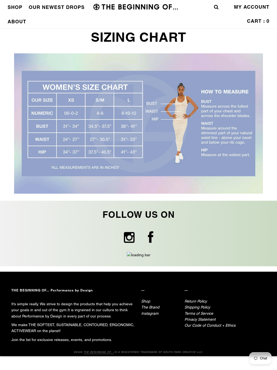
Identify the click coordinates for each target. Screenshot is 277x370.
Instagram (150, 313)
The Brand (150, 307)
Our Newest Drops (57, 7)
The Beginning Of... (99, 352)
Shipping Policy (197, 307)
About (17, 21)
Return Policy (195, 301)
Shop (15, 7)
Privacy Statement (200, 319)
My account (251, 7)
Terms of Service (198, 313)
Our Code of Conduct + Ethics (210, 325)
